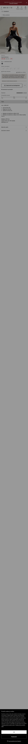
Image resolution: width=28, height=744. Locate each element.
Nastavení (14, 736)
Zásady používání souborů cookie (8, 724)
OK (14, 732)
